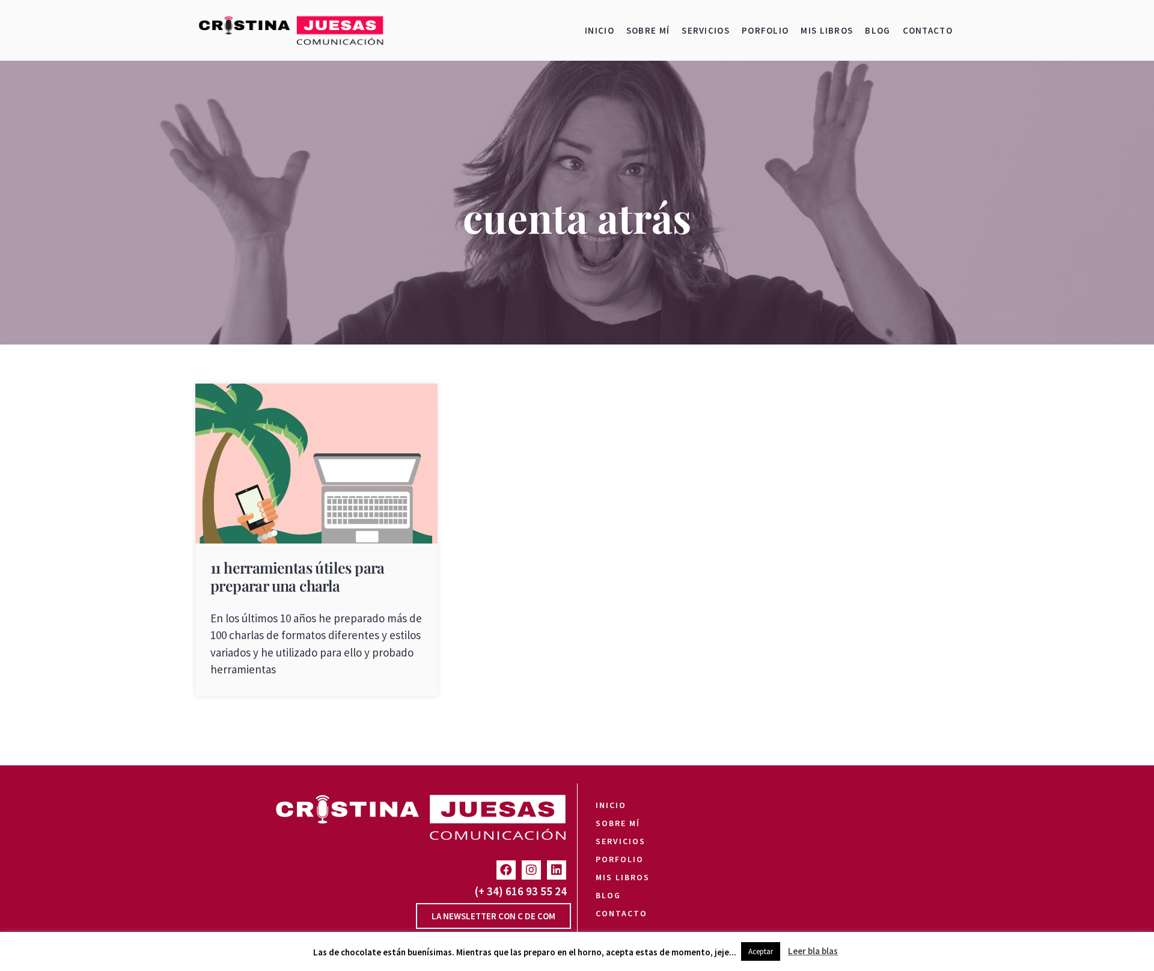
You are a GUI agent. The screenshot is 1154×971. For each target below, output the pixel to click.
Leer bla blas (813, 951)
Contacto (928, 30)
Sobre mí (648, 30)
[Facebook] (506, 870)
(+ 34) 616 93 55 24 (521, 891)
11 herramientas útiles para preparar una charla (297, 576)
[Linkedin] (556, 870)
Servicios (706, 30)
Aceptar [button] (760, 951)
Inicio (599, 30)
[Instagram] (531, 870)
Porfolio (765, 30)
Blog (877, 30)
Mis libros (827, 30)
